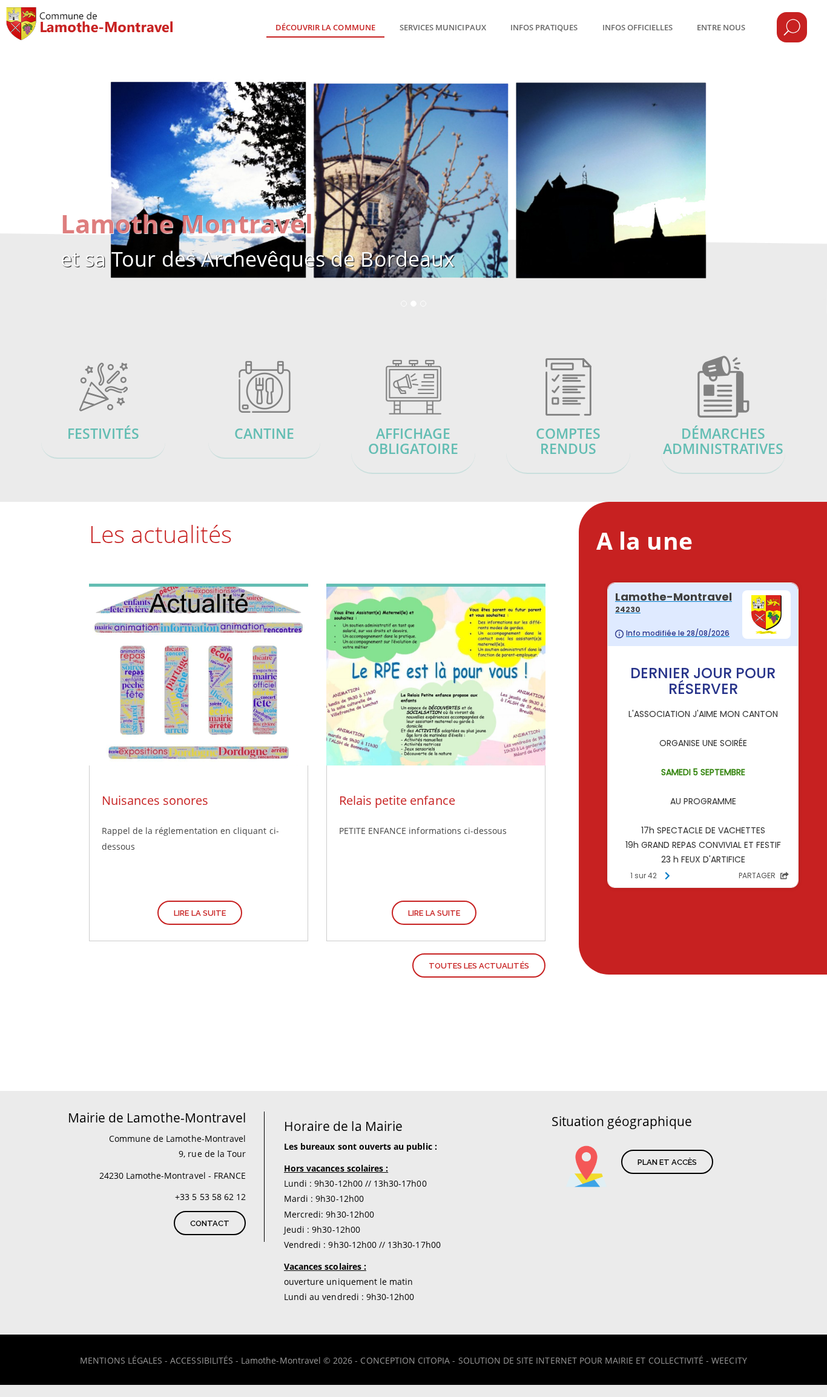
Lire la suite (200, 913)
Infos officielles (637, 27)
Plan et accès (667, 1162)
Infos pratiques (544, 27)
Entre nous (721, 27)
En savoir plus (103, 409)
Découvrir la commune (325, 27)
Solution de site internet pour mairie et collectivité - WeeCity (602, 1360)
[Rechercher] (792, 27)
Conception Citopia (405, 1360)
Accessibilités (201, 1360)
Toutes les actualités (479, 965)
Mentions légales (121, 1360)
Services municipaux (443, 27)
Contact (209, 1223)
